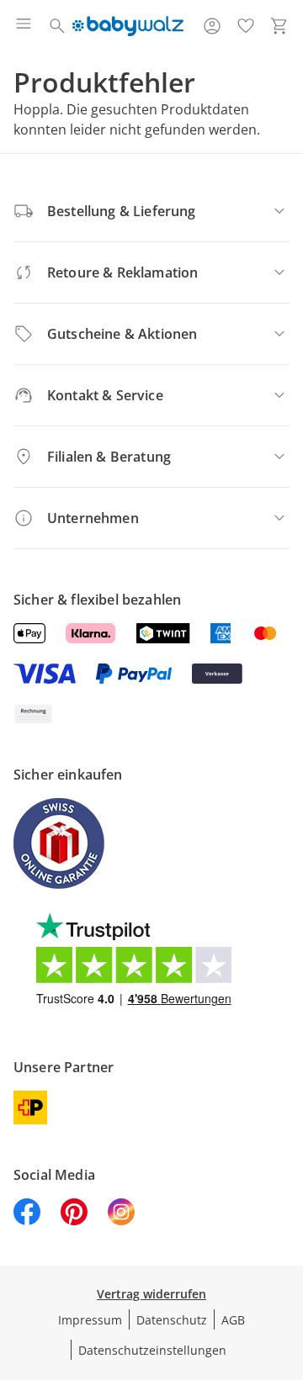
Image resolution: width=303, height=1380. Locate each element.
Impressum (90, 1320)
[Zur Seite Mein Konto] (212, 26)
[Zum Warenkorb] (279, 26)
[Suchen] (57, 26)
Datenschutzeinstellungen (152, 1350)
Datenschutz (171, 1320)
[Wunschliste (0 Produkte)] (246, 26)
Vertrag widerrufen (151, 1294)
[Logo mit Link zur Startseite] (127, 26)
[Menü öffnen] (23, 26)
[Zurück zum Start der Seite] (286, 1262)
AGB (233, 1320)
